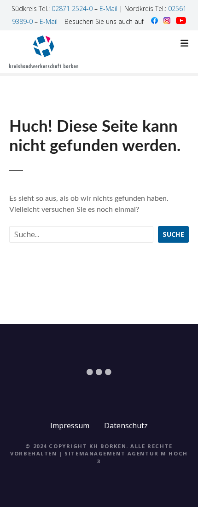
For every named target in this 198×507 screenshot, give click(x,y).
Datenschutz (126, 425)
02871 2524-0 (72, 8)
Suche (173, 234)
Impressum (69, 425)
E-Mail (108, 8)
